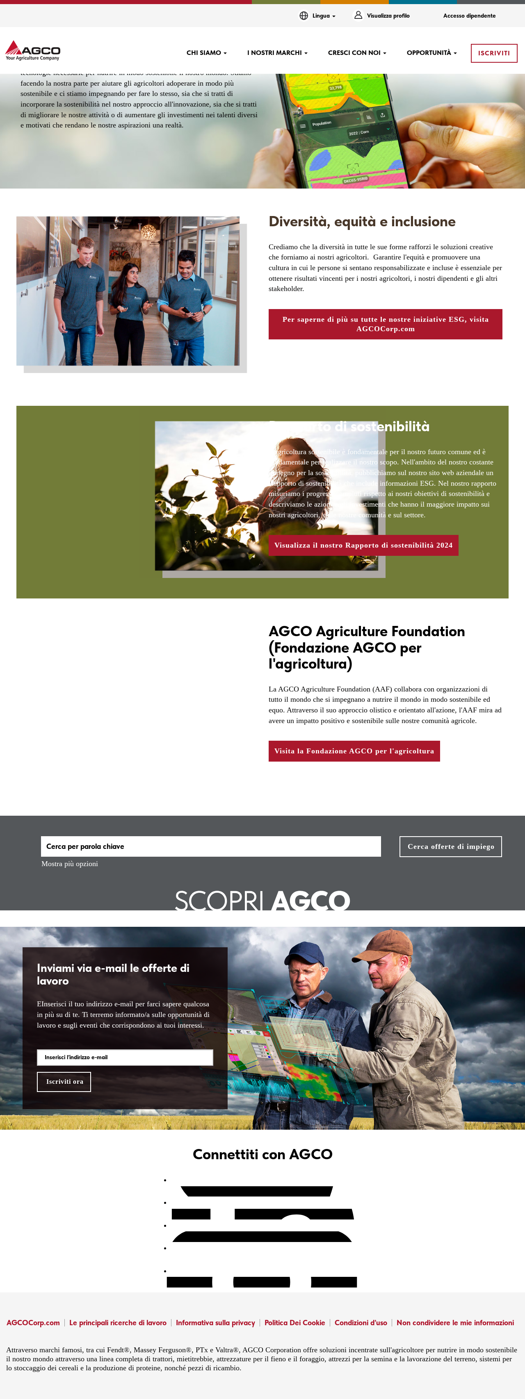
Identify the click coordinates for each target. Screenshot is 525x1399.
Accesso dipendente (469, 15)
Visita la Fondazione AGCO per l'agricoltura (354, 751)
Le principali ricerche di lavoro (118, 1322)
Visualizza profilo (388, 15)
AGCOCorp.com (33, 1322)
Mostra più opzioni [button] (69, 864)
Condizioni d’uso (361, 1322)
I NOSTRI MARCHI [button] (275, 53)
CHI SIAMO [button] (205, 53)
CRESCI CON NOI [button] (355, 53)
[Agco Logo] (32, 50)
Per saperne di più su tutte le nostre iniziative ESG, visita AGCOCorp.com (386, 324)
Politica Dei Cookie (295, 1322)
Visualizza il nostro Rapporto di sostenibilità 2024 (363, 545)
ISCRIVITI (494, 53)
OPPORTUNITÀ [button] (430, 53)
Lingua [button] (322, 15)
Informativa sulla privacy (215, 1322)
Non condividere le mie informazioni (455, 1322)
